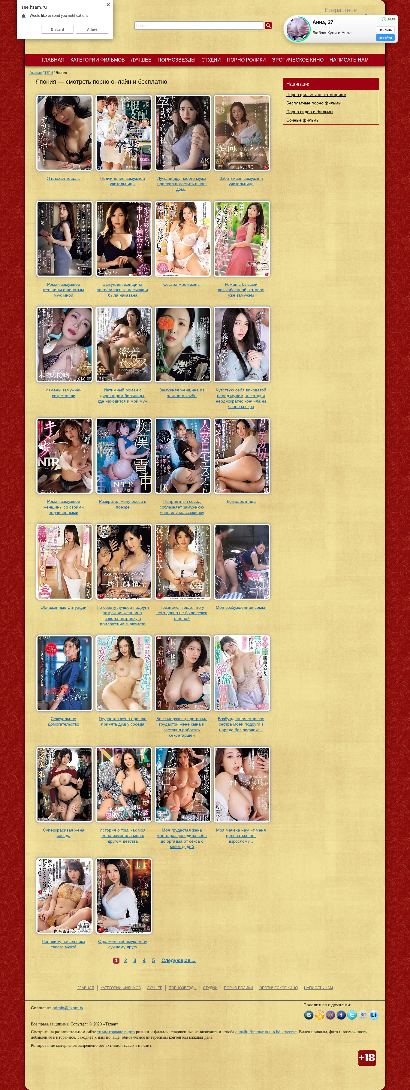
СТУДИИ (211, 59)
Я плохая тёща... (63, 178)
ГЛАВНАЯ (53, 59)
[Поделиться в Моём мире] (330, 1015)
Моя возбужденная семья (241, 607)
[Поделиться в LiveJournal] (363, 1015)
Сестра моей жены (181, 284)
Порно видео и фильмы (309, 111)
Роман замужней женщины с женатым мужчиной (63, 289)
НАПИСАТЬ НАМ (349, 59)
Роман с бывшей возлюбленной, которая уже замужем (241, 289)
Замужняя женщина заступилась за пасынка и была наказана (122, 289)
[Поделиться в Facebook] (341, 1015)
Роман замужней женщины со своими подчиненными (64, 507)
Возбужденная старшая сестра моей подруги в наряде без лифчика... (241, 724)
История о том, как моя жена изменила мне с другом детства (123, 835)
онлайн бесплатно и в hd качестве (266, 1031)
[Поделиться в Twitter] (352, 1015)
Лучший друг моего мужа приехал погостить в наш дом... (182, 184)
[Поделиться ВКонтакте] (309, 1015)
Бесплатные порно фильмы (313, 103)
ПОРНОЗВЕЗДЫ (176, 59)
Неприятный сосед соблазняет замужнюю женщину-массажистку (182, 507)
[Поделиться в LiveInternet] (373, 1015)
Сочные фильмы (302, 120)
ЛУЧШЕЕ (141, 59)
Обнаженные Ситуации (63, 607)
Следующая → (178, 960)
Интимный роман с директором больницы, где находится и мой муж (122, 395)
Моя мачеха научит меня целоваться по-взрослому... (241, 835)
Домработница (241, 501)
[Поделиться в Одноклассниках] (319, 1015)
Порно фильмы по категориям (316, 94)
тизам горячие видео (116, 1031)
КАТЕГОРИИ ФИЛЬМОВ (98, 59)
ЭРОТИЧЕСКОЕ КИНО (298, 59)
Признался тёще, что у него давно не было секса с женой (181, 612)
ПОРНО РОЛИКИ (246, 59)
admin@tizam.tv (68, 1007)
